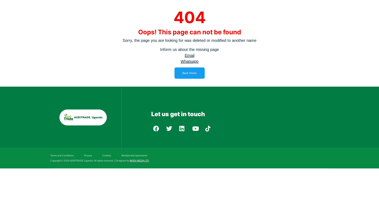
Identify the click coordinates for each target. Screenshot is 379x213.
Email (189, 55)
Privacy (88, 155)
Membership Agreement (134, 155)
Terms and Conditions (62, 155)
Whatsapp (189, 61)
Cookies (106, 155)
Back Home (189, 73)
